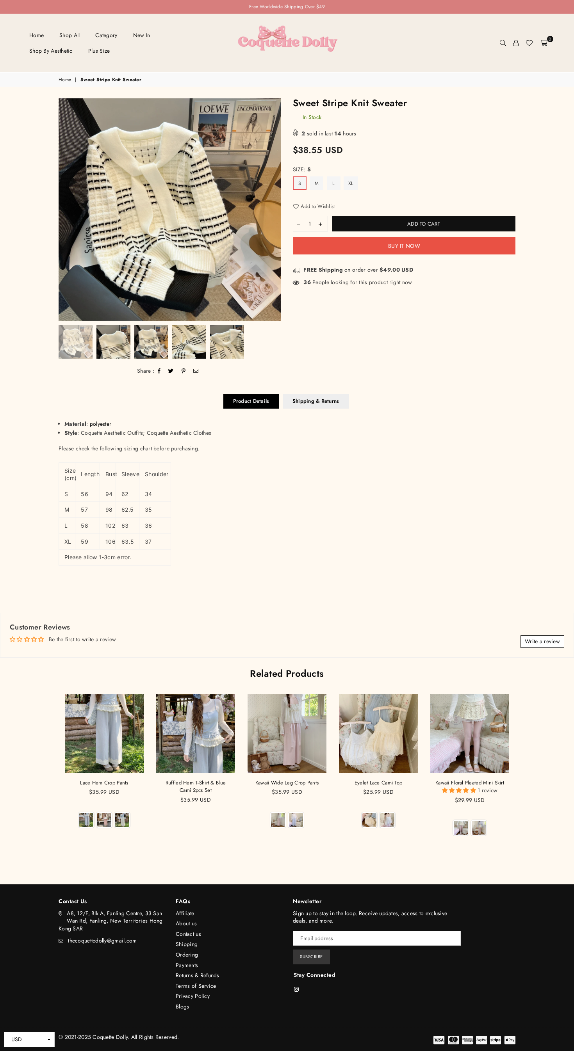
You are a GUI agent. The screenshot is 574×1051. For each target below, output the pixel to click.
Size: (302, 169)
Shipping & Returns (315, 401)
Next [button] (274, 209)
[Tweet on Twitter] (171, 371)
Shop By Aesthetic (51, 51)
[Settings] (516, 43)
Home (36, 35)
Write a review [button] (542, 641)
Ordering (187, 955)
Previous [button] (65, 209)
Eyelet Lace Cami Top (379, 782)
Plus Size (99, 51)
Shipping (187, 944)
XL (350, 183)
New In (141, 35)
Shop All (69, 35)
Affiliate (185, 913)
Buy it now (404, 246)
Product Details (251, 401)
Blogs (182, 1006)
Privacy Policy (193, 996)
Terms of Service (196, 986)
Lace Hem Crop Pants (104, 782)
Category (106, 35)
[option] (170, 209)
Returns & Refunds (197, 975)
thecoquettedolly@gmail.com (102, 940)
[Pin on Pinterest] (184, 371)
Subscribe (311, 956)
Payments (187, 965)
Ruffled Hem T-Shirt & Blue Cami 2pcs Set (196, 786)
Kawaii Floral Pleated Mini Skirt (469, 782)
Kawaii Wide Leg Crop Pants (287, 782)
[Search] (503, 43)
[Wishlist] (529, 43)
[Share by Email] (196, 371)
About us (186, 923)
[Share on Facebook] (159, 371)
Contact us (188, 934)
